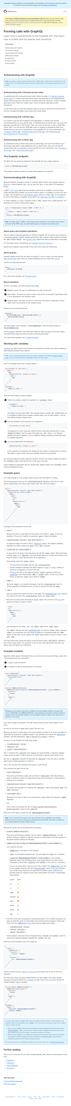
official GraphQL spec (57, 1042)
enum (57, 868)
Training (31, 1098)
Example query (31, 276)
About (40, 1098)
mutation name (31, 239)
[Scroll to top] (67, 1102)
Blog (36, 1098)
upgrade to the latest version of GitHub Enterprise (26, 22)
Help (39, 1097)
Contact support (11, 1084)
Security (29, 1097)
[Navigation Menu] (65, 11)
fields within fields (10, 259)
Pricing (53, 1097)
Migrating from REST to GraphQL (52, 197)
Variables (7, 348)
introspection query (31, 195)
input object (41, 860)
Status (35, 1097)
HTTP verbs (14, 190)
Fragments (10, 1063)
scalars (57, 259)
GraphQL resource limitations (42, 243)
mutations (11, 332)
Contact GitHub (46, 1097)
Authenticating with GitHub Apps (33, 132)
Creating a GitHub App (12, 132)
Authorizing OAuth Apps (24, 150)
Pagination (10, 1060)
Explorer (7, 184)
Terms (19, 1097)
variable (30, 980)
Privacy (24, 1097)
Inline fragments (12, 1065)
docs (14, 565)
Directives (10, 1068)
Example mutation (32, 337)
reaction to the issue (28, 972)
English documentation (50, 5)
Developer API (60, 1097)
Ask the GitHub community (14, 1081)
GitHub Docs (12, 11)
